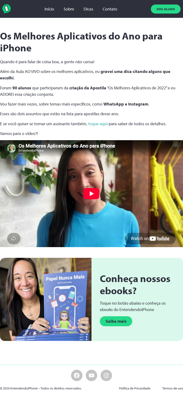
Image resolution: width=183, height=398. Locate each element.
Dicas (88, 9)
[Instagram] (106, 375)
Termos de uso (172, 388)
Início (49, 9)
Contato (110, 9)
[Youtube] (91, 375)
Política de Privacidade (134, 388)
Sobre (69, 9)
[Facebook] (76, 375)
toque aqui (98, 123)
